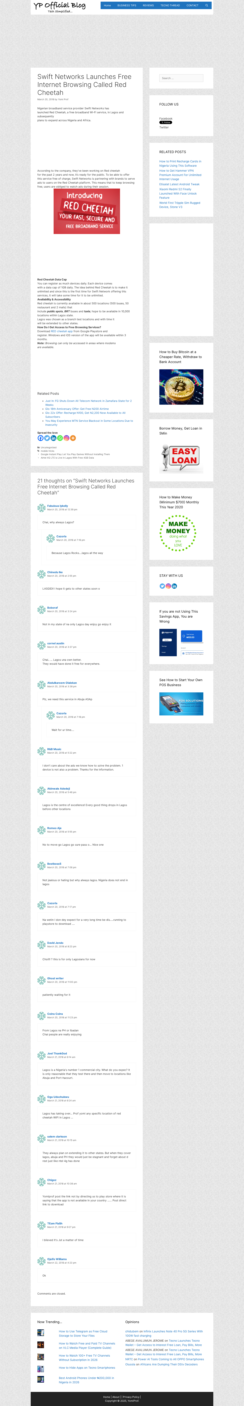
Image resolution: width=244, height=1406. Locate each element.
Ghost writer (55, 978)
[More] (73, 438)
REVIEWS (148, 5)
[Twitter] (47, 438)
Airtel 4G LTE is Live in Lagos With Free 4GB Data (67, 457)
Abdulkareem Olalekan (62, 682)
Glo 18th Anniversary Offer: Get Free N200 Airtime (77, 408)
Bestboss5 (54, 863)
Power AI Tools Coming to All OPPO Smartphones (171, 1359)
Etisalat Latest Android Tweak (179, 184)
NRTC (129, 1359)
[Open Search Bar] (207, 5)
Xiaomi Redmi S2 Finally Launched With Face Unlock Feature (178, 193)
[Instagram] (66, 438)
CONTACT (193, 5)
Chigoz (51, 1180)
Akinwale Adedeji (58, 788)
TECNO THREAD (170, 5)
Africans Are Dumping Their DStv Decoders (169, 1364)
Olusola (130, 1364)
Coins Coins (55, 1013)
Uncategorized (48, 447)
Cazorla (61, 536)
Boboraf (52, 607)
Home (107, 5)
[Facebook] (40, 438)
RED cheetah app (62, 331)
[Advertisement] (122, 38)
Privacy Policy (131, 1397)
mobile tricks (47, 451)
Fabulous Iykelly (57, 505)
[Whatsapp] (60, 438)
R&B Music (54, 749)
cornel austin (55, 643)
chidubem (132, 1331)
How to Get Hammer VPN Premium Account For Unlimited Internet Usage (180, 175)
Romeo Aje (54, 828)
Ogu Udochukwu (58, 1097)
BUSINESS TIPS (127, 5)
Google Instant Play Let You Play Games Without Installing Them (75, 454)
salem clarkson (57, 1136)
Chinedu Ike (55, 572)
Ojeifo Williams (57, 1259)
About (115, 1397)
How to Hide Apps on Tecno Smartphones (87, 1367)
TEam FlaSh (54, 1223)
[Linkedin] (53, 438)
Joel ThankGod (57, 1053)
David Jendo (55, 942)
